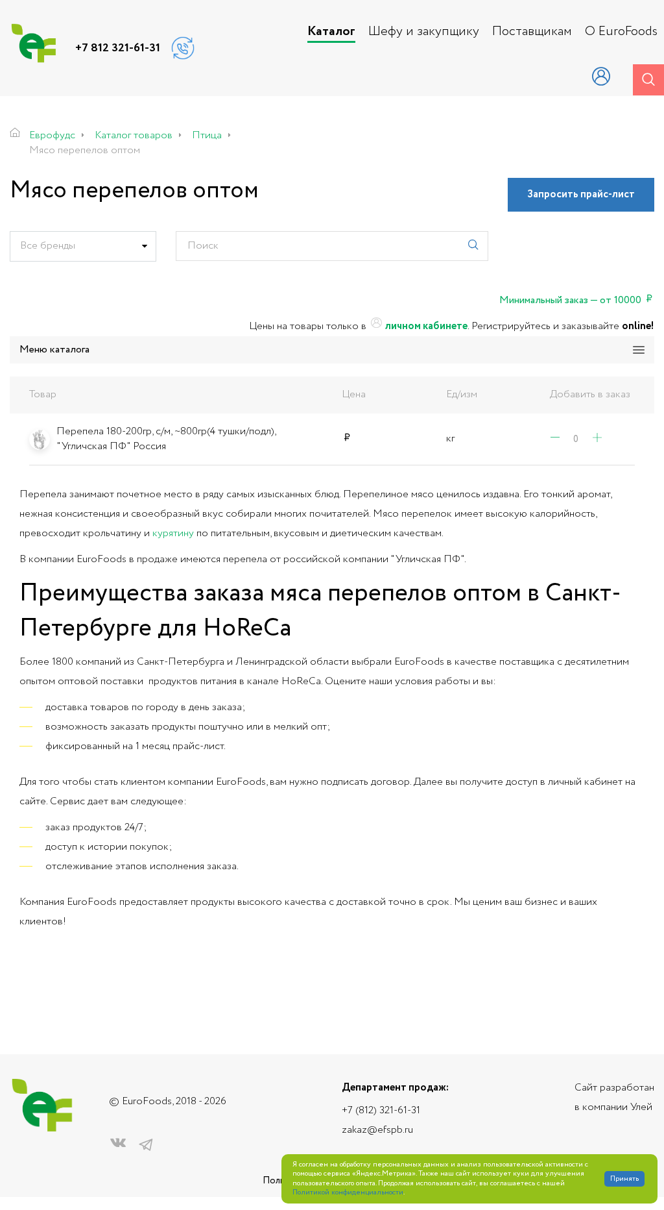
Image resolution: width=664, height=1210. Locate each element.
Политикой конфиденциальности (347, 1193)
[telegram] (146, 1145)
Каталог (331, 32)
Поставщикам (532, 32)
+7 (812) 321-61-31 (381, 1110)
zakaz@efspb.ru (377, 1129)
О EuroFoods (621, 32)
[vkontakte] (118, 1145)
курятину (173, 533)
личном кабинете (425, 326)
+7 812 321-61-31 (117, 48)
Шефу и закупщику (423, 32)
